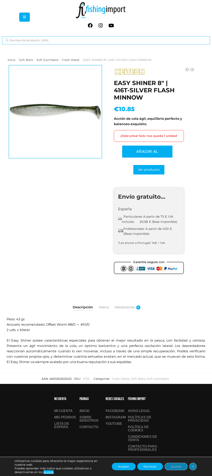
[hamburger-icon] (24, 17)
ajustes (48, 472)
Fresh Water (71, 60)
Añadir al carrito (147, 153)
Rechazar (150, 466)
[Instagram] (100, 25)
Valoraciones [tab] (124, 307)
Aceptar (123, 466)
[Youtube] (111, 25)
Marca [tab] (104, 307)
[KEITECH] (129, 71)
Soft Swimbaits (47, 60)
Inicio (12, 60)
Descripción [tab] (83, 307)
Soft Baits (26, 60)
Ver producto (149, 170)
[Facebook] (90, 25)
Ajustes (176, 466)
